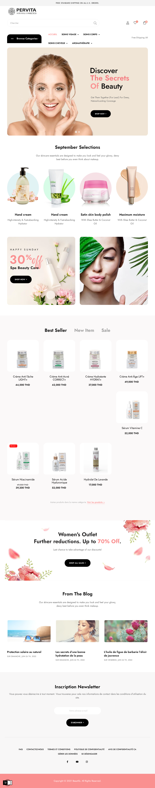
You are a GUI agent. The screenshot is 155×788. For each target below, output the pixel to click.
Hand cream (23, 214)
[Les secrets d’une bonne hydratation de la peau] (77, 630)
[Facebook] (68, 762)
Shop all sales (76, 563)
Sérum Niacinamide (23, 479)
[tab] (56, 330)
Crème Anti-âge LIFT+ (132, 376)
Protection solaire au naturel (24, 652)
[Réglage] (127, 23)
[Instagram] (87, 762)
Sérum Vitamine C (132, 428)
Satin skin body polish (96, 214)
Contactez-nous (35, 749)
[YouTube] (77, 762)
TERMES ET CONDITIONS (59, 749)
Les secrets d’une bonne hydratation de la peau (70, 654)
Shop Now (100, 113)
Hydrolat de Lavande (96, 479)
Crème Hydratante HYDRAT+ (95, 378)
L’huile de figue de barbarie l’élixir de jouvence (125, 654)
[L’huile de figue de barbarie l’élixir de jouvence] (126, 630)
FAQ (21, 749)
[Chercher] (95, 23)
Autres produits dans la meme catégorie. (76, 502)
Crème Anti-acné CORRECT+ (59, 378)
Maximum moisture (132, 214)
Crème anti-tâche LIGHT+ (23, 378)
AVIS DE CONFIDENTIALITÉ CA (122, 749)
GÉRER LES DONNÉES (68, 753)
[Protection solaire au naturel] (29, 630)
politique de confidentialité (89, 749)
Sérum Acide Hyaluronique (59, 481)
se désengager (89, 753)
